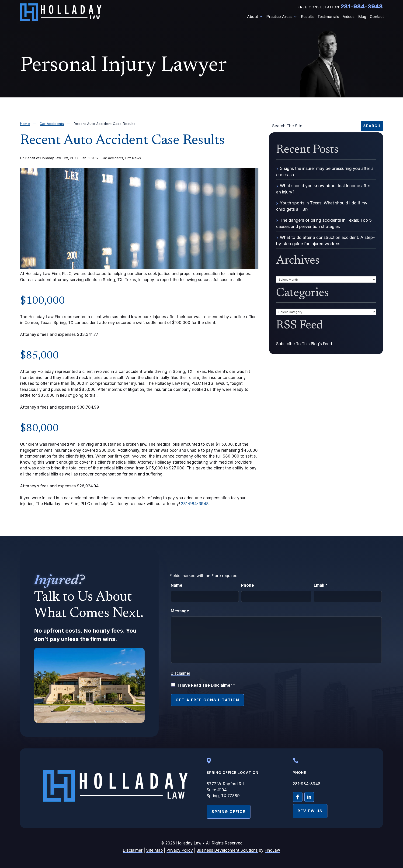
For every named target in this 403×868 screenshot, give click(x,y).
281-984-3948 (361, 6)
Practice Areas (279, 17)
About (252, 17)
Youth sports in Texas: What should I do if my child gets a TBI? (321, 206)
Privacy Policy (180, 850)
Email (320, 585)
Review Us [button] (310, 811)
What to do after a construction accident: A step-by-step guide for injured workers (325, 240)
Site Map (154, 850)
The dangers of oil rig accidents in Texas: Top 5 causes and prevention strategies (324, 223)
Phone (247, 585)
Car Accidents (112, 158)
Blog (362, 17)
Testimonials (328, 17)
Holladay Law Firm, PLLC (59, 158)
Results (307, 17)
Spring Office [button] (229, 811)
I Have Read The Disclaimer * (206, 685)
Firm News (133, 158)
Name (176, 585)
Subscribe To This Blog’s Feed (304, 343)
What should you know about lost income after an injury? (323, 188)
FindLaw (272, 850)
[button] (398, 834)
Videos (348, 17)
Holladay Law (189, 843)
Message (180, 611)
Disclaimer (180, 673)
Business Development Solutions (227, 850)
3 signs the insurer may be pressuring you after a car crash (325, 171)
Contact (377, 17)
